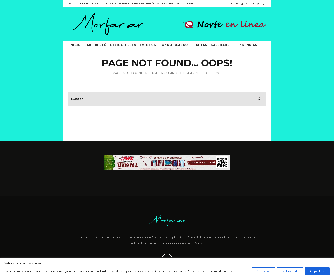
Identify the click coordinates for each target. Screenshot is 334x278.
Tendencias (246, 45)
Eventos (148, 45)
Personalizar (263, 271)
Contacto (190, 3)
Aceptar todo (317, 271)
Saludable (221, 45)
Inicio (73, 3)
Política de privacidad (163, 3)
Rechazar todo (290, 271)
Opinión (138, 3)
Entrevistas (89, 3)
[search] (259, 99)
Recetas (199, 45)
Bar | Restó (95, 45)
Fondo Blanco (174, 45)
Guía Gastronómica (115, 3)
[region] (167, 268)
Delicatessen (123, 45)
